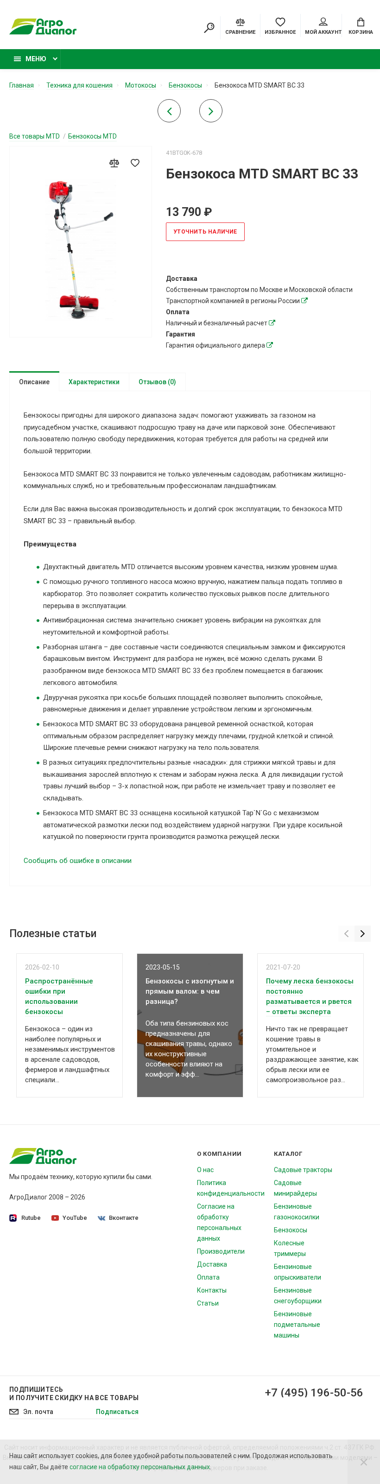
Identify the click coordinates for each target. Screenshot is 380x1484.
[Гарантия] (269, 345)
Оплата (208, 1277)
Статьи (208, 1303)
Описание (34, 382)
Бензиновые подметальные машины (297, 1324)
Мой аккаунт (323, 32)
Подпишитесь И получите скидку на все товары (74, 1394)
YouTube (75, 1217)
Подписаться (117, 1411)
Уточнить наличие (205, 231)
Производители (221, 1251)
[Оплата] (272, 323)
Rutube (31, 1217)
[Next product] (211, 114)
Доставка (212, 1264)
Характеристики (94, 382)
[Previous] (346, 934)
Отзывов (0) (157, 382)
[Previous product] (169, 114)
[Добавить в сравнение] (114, 162)
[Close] (364, 1462)
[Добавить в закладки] (135, 162)
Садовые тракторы (303, 1169)
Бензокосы (290, 1230)
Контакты (212, 1290)
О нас (205, 1169)
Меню (35, 59)
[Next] (363, 934)
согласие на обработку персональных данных (140, 1467)
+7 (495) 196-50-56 (314, 1392)
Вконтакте (124, 1217)
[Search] (209, 27)
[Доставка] (304, 300)
